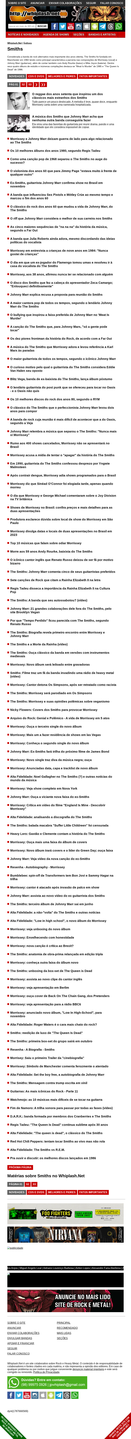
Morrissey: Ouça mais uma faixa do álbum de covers (48, 842)
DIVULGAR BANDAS (19, 1338)
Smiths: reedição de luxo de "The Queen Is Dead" (46, 1033)
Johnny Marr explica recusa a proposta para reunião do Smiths (56, 294)
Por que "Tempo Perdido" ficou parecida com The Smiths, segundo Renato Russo (59, 622)
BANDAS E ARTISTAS (102, 34)
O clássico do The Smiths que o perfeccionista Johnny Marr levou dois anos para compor (62, 409)
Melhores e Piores (62, 76)
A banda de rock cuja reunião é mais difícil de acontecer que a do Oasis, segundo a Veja (63, 421)
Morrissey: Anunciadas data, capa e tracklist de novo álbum (54, 768)
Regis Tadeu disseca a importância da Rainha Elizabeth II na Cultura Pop (60, 590)
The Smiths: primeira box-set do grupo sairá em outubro (51, 1041)
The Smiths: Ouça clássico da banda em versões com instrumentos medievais (59, 654)
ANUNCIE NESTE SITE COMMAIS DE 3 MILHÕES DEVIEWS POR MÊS (120, 1427)
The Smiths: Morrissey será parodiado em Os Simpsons (51, 693)
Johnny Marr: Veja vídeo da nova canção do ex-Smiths (50, 858)
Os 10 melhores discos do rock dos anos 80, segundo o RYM (55, 399)
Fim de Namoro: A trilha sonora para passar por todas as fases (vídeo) (61, 1108)
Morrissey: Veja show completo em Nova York (43, 788)
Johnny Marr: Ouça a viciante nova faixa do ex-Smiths (49, 796)
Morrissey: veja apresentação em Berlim (39, 987)
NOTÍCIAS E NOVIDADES (23, 34)
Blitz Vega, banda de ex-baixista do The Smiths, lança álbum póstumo (61, 379)
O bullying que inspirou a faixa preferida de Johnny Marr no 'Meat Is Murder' (59, 316)
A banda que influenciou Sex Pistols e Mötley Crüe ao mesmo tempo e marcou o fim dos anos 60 (61, 196)
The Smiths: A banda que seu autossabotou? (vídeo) (48, 600)
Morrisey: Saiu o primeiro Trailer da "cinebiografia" (47, 1058)
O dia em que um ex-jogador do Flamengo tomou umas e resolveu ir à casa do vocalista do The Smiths (61, 264)
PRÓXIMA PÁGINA (20, 1167)
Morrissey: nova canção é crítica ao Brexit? (42, 946)
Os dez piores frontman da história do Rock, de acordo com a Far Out (61, 338)
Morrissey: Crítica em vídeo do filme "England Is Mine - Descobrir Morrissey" (57, 806)
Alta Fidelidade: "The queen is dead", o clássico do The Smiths (56, 1133)
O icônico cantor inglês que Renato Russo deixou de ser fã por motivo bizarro (61, 561)
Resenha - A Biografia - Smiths (32, 1049)
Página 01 (15, 1184)
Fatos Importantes (93, 76)
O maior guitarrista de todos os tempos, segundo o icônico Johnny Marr (63, 358)
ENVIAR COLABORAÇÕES (65, 3)
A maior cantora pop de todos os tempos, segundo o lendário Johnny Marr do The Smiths (61, 304)
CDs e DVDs (36, 76)
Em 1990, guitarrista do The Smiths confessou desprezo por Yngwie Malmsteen (60, 465)
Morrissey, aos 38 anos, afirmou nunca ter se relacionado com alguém (61, 274)
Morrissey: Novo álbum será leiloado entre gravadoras (50, 664)
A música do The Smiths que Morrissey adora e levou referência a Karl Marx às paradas (61, 348)
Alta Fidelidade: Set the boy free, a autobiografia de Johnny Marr (57, 1074)
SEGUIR (91, 3)
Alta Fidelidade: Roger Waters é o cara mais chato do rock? (53, 1024)
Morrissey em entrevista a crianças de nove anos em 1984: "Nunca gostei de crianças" (59, 252)
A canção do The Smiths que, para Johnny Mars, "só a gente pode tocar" (58, 328)
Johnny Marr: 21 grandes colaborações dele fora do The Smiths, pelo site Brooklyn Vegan (61, 610)
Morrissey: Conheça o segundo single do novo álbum (49, 743)
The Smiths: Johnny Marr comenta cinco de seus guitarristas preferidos (62, 571)
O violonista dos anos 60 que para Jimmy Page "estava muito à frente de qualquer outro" (63, 172)
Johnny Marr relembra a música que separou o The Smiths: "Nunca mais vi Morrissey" (63, 433)
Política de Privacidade (46, 1372)
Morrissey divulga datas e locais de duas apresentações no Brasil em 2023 (61, 533)
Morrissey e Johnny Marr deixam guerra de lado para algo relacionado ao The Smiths (61, 140)
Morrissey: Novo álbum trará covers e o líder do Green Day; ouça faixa (61, 850)
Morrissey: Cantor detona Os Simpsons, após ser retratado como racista (63, 684)
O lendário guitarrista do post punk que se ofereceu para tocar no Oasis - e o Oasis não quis (62, 389)
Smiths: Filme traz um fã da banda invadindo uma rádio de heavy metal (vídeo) (62, 674)
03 (30, 84)
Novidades (16, 76)
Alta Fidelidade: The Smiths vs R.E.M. (37, 1149)
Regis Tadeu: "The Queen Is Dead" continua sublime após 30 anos (59, 1124)
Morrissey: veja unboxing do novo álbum (40, 929)
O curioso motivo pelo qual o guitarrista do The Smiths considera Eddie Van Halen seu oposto (62, 368)
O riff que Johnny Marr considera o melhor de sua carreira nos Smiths (61, 218)
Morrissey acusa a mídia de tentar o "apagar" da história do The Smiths (62, 455)
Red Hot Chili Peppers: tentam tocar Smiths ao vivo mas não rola (57, 1141)
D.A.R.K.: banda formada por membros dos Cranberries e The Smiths (60, 1116)
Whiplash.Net (14, 43)
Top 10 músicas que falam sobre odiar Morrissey (45, 543)
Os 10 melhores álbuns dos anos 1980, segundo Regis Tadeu (55, 150)
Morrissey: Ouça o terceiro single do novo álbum (46, 726)
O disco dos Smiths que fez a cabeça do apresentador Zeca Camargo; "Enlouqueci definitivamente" (61, 284)
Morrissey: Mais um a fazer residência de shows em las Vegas (55, 735)
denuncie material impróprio (88, 1369)
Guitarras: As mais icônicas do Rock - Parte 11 (44, 1091)
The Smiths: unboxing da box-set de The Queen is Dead (51, 971)
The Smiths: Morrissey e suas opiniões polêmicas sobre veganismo (60, 701)
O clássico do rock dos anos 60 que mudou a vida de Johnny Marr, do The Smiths (61, 208)
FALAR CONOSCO (111, 3)
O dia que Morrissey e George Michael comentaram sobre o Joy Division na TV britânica (63, 497)
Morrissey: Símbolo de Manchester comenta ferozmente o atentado (59, 1066)
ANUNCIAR (38, 3)
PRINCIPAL (63, 1322)
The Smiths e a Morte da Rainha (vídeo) (39, 644)
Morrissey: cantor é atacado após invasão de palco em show (54, 887)
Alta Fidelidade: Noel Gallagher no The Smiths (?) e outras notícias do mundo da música (61, 778)
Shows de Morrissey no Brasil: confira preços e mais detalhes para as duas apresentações (61, 509)
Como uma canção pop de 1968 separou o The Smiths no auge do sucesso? (58, 160)
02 (23, 84)
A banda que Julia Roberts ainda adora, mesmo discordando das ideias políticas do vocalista (62, 240)
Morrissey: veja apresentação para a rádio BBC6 (45, 1004)
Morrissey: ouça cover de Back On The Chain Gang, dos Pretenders (60, 996)
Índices (28, 43)
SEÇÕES (78, 34)
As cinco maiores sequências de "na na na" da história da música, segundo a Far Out (59, 228)
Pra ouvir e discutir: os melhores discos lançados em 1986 (53, 1158)
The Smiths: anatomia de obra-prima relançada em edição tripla (56, 954)
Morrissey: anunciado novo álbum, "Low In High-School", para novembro (56, 1014)
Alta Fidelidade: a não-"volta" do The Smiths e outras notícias (55, 912)
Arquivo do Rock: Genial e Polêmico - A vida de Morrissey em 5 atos (60, 718)
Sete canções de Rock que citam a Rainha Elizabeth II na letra (55, 580)
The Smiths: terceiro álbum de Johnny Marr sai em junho (51, 904)
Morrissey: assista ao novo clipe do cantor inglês (46, 979)
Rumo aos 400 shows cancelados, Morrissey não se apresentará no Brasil (60, 445)
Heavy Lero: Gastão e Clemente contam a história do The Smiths (57, 833)
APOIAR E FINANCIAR (20, 1343)
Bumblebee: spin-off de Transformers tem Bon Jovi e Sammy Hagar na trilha (61, 877)
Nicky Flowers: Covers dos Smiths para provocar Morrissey (53, 709)
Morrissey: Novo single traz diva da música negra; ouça (51, 760)
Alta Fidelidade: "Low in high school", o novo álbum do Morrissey (58, 920)
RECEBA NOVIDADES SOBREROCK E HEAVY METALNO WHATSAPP (11, 1427)
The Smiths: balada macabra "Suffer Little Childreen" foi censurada (59, 825)
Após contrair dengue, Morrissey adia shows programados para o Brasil (63, 475)
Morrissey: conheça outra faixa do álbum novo (44, 962)
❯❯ (43, 84)
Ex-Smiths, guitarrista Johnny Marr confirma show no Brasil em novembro (56, 184)
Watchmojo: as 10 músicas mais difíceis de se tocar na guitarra (56, 1099)
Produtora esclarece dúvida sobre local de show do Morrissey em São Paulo (61, 521)
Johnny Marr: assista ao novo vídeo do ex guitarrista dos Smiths (57, 895)
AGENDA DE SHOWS (56, 34)
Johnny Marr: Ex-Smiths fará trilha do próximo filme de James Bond (59, 751)
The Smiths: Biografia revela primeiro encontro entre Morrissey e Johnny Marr (57, 634)
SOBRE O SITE (17, 3)
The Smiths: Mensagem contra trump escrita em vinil (48, 1083)
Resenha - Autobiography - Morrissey (37, 867)
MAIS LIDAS (64, 1333)
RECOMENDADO (67, 1328)
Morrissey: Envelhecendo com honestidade (42, 937)
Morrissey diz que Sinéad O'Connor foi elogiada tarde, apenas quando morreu (61, 485)
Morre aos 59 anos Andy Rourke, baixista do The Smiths (51, 551)
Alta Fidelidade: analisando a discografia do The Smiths (51, 817)
